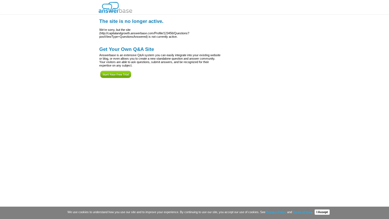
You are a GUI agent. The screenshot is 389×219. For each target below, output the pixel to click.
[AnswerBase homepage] (115, 6)
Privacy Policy (276, 212)
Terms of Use (302, 212)
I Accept (322, 212)
